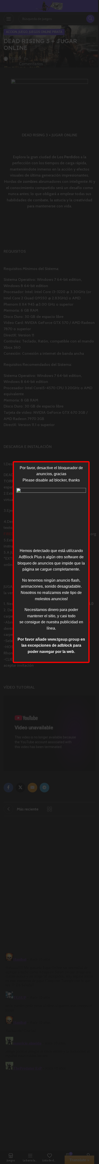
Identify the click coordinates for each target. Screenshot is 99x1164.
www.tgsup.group (64, 639)
